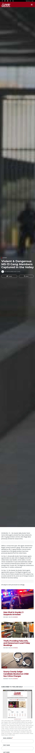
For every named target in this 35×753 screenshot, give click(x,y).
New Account (28, 0)
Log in (32, 0)
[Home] (4, 4)
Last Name (6, 752)
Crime (4, 258)
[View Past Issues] (17, 704)
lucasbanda (15, 617)
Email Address (7, 738)
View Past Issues (17, 719)
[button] (9, 276)
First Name (6, 745)
